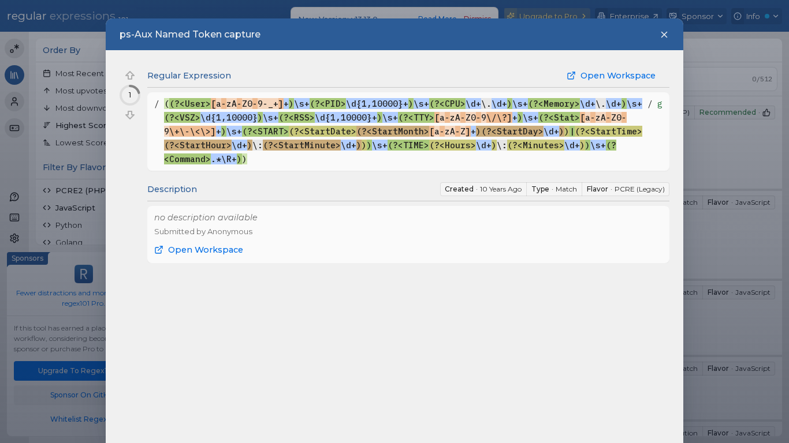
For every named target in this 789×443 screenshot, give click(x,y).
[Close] (664, 35)
